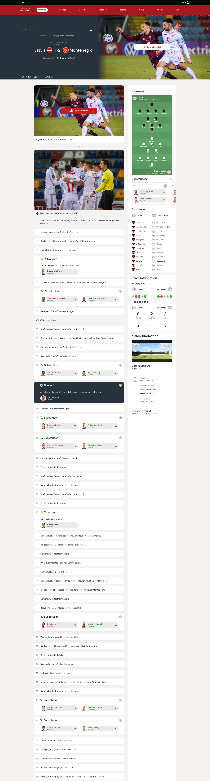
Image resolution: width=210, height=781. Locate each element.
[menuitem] (45, 9)
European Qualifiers (25, 9)
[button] (102, 9)
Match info (50, 77)
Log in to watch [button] (154, 47)
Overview (26, 77)
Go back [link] (28, 30)
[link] (42, 9)
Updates (38, 77)
